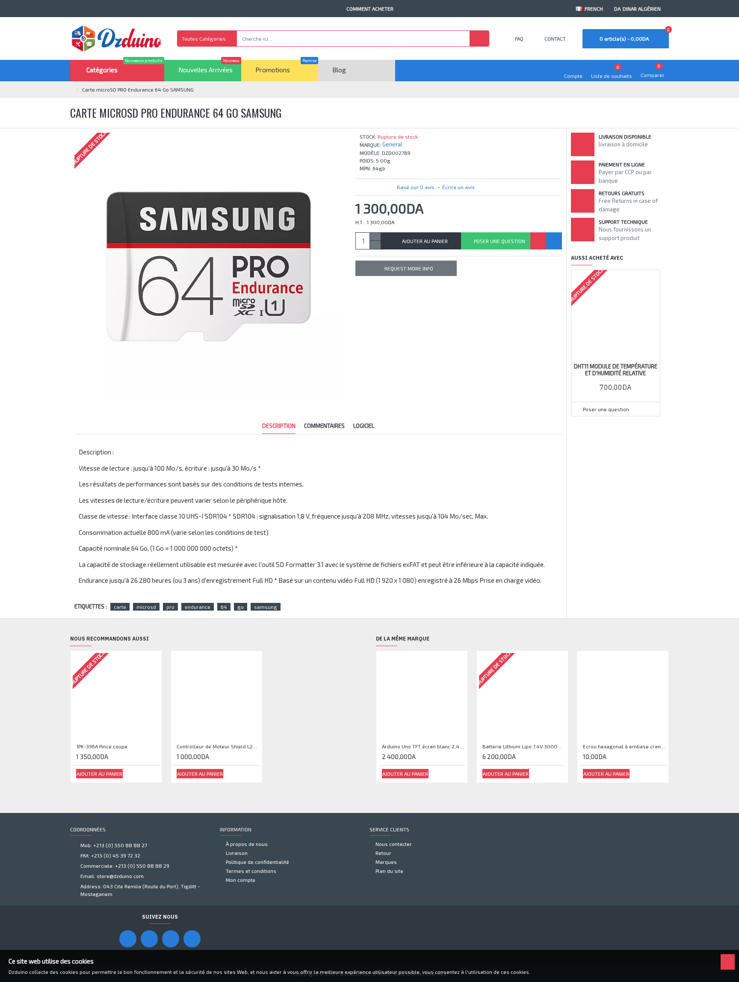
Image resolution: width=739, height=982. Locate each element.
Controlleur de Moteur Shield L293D (218, 746)
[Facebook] (127, 938)
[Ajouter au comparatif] (554, 240)
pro (170, 607)
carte (120, 607)
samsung (265, 607)
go (240, 607)
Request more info (408, 268)
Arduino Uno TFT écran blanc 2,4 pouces (423, 746)
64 (224, 607)
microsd (146, 607)
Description (279, 425)
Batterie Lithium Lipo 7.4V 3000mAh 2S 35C (524, 746)
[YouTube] (149, 938)
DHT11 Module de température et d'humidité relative (615, 370)
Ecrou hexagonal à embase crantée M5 (624, 746)
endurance (197, 607)
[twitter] (192, 938)
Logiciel (363, 425)
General (392, 144)
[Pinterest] (170, 938)
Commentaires (324, 425)
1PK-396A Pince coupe (101, 746)
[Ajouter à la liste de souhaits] (538, 240)
